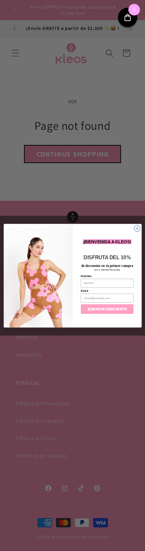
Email (84, 290)
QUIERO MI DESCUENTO (107, 309)
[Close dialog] (137, 228)
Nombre (86, 275)
